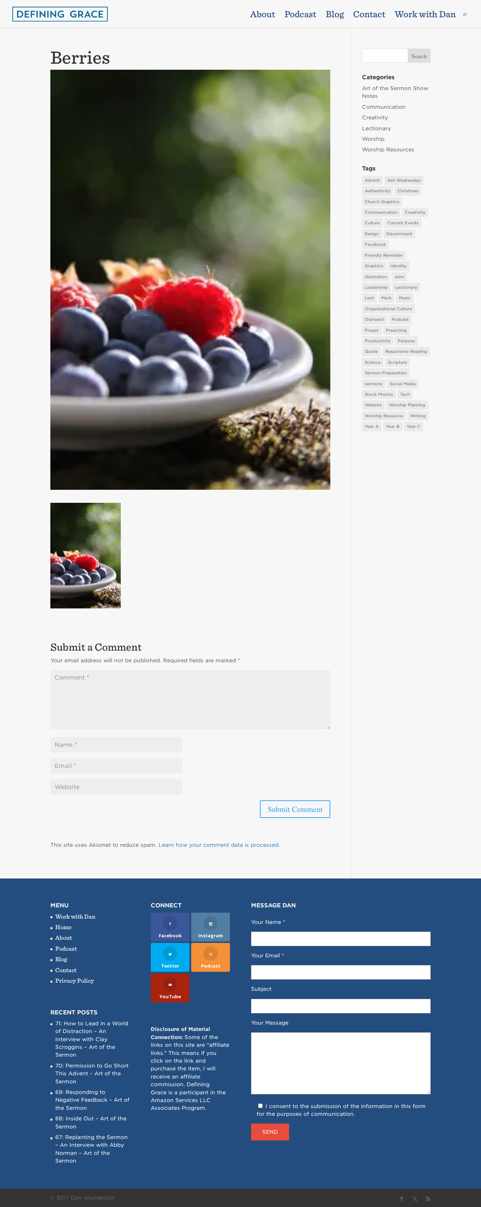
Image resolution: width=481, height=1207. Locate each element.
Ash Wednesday (404, 180)
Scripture (397, 362)
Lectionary (376, 128)
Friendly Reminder (384, 255)
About (262, 15)
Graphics (374, 265)
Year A (372, 426)
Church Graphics (382, 201)
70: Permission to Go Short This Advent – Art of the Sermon (92, 1074)
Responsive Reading (406, 351)
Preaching (396, 330)
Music (405, 297)
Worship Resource (384, 415)
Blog (335, 15)
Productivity (378, 340)
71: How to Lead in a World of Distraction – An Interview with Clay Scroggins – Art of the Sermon (91, 1039)
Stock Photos (379, 394)
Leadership (376, 287)
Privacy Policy (74, 980)
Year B (392, 426)
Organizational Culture (388, 308)
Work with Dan (425, 15)
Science (373, 362)
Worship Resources (388, 149)
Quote (371, 351)
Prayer (372, 330)
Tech (405, 394)
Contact (369, 15)
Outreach (374, 319)
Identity (399, 265)
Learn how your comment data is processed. (219, 845)
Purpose (406, 340)
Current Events (403, 222)
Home (63, 927)
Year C (413, 426)
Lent (369, 297)
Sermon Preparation (386, 372)
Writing (418, 415)
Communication (384, 107)
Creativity (375, 117)
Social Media (403, 383)
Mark (386, 297)
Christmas (408, 190)
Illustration (376, 276)
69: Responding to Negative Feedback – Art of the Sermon (92, 1100)
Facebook (375, 244)
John (399, 276)
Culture (372, 222)
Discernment (399, 233)
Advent (372, 180)
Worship (373, 139)
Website (373, 404)
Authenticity (377, 190)
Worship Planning (407, 404)
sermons (373, 383)
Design (372, 233)
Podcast (300, 15)
